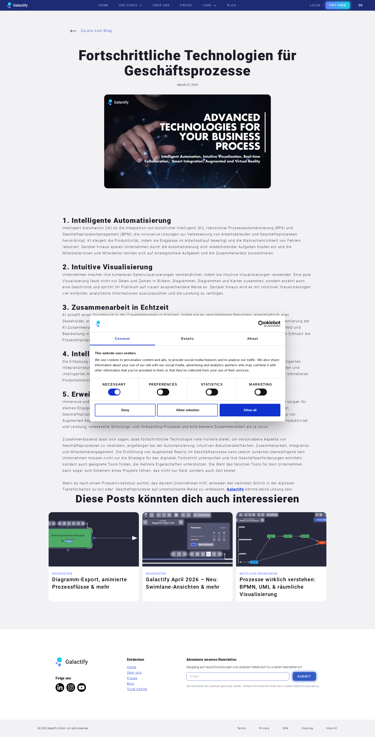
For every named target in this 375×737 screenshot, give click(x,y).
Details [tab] (187, 338)
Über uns (134, 672)
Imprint (331, 728)
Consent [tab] (122, 338)
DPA (286, 728)
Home (131, 667)
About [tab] (252, 338)
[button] (131, 5)
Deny (125, 410)
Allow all (250, 410)
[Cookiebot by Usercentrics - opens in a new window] (261, 324)
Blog (130, 683)
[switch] (163, 392)
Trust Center (137, 689)
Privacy (264, 728)
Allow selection (187, 410)
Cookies (307, 728)
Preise (132, 678)
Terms (241, 728)
